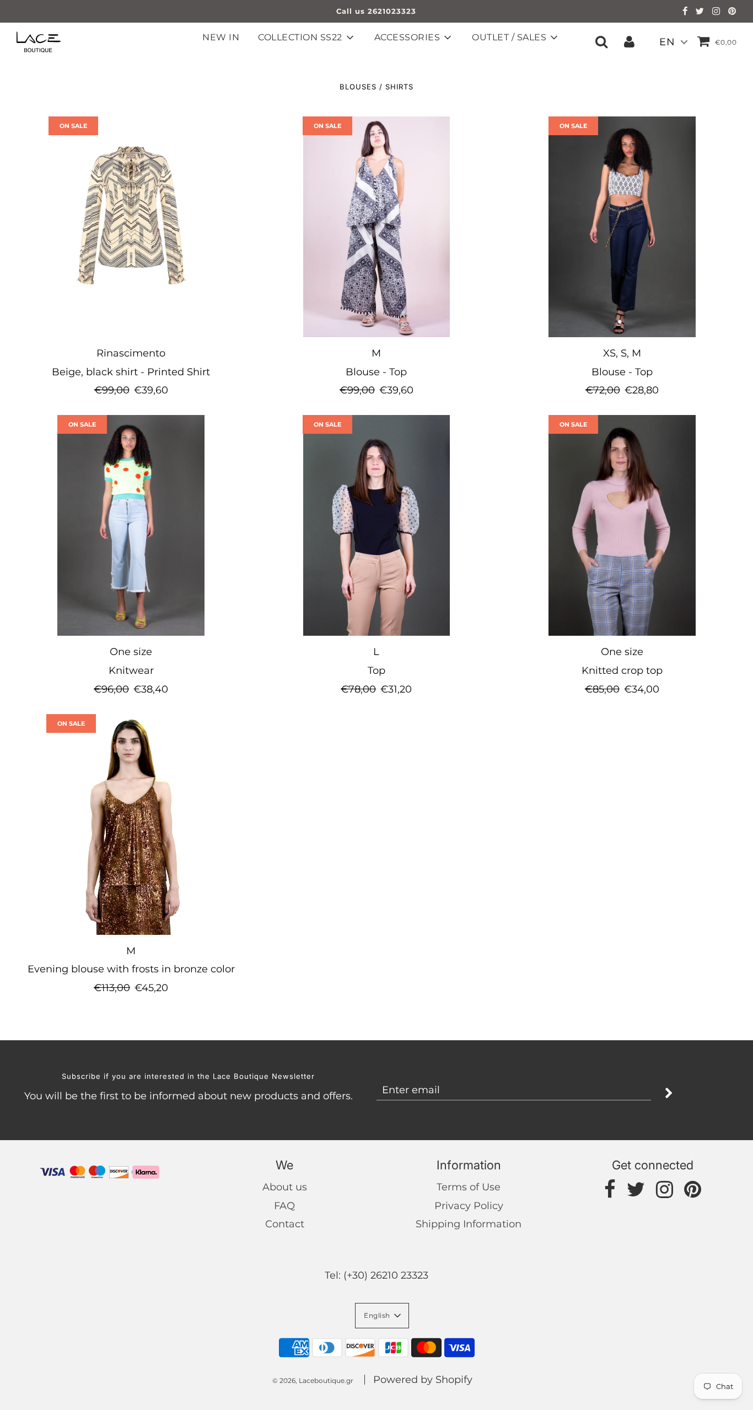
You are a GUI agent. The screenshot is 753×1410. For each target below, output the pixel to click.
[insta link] (716, 12)
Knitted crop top (622, 670)
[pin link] (732, 12)
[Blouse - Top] (376, 226)
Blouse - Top (376, 372)
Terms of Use (469, 1187)
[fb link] (685, 12)
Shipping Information (468, 1224)
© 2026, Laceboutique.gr (312, 1380)
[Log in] (629, 41)
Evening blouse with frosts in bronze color (131, 969)
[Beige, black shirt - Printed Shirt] (131, 226)
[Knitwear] (131, 525)
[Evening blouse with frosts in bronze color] (131, 824)
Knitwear (131, 670)
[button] (382, 1315)
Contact (284, 1224)
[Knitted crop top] (622, 525)
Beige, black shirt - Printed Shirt (131, 372)
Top (376, 670)
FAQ (284, 1206)
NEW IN (220, 37)
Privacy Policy (468, 1206)
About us (284, 1187)
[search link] (601, 41)
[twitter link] (700, 12)
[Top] (376, 525)
